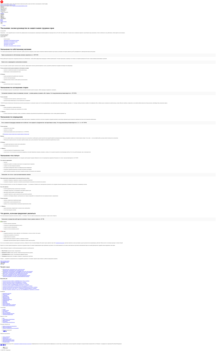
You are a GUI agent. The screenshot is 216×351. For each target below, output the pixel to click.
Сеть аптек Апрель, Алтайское (31, 287)
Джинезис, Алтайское (23, 283)
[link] (2, 17)
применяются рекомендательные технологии (22, 343)
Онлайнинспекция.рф (60, 242)
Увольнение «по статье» (8, 44)
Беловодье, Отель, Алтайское (23, 280)
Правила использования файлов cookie (19, 5)
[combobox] (5, 348)
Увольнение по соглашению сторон (10, 41)
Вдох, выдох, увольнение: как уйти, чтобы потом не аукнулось (15, 274)
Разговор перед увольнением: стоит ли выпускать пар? (13, 270)
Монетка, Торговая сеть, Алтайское (32, 289)
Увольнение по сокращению (9, 43)
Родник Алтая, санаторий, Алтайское (25, 285)
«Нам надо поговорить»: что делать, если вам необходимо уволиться (16, 276)
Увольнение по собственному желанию (11, 40)
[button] (1, 19)
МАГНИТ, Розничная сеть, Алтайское (21, 284)
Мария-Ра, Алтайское (22, 282)
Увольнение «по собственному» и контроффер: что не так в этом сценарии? (17, 272)
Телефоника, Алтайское (31, 288)
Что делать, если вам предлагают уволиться (12, 45)
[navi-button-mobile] (1, 23)
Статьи (4, 25)
